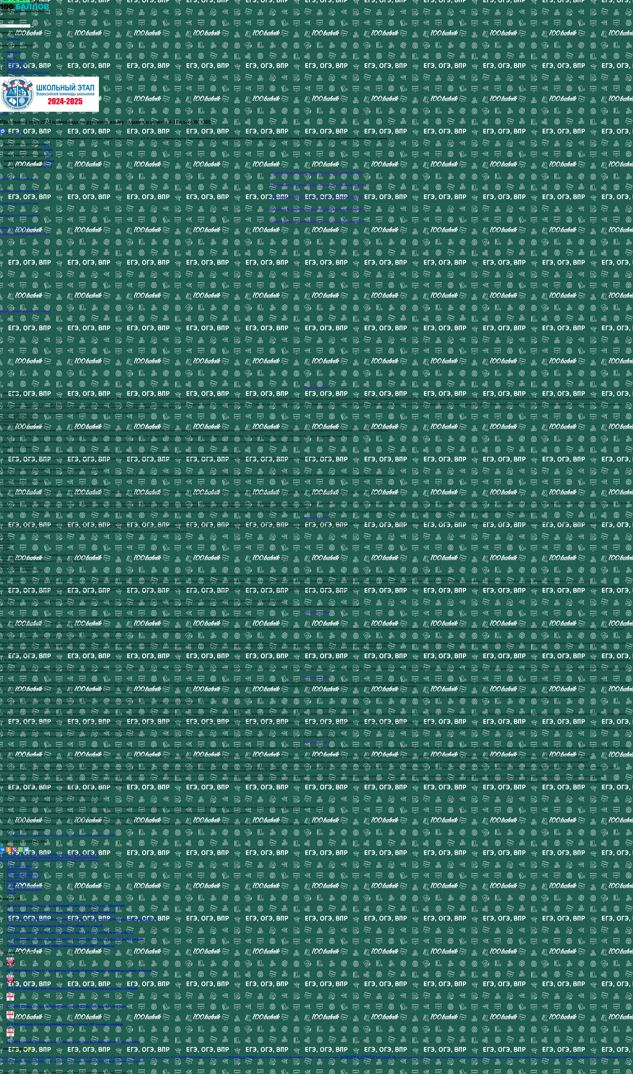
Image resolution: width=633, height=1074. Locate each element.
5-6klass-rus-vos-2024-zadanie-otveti (19, 191)
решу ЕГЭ (596, 1057)
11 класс (31, 1057)
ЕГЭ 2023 (79, 1057)
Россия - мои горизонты (160, 1057)
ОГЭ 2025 (136, 1057)
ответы (57, 854)
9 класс (16, 1057)
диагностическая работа (327, 1057)
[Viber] (14, 849)
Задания (48, 854)
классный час (386, 1057)
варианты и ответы (242, 1057)
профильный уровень (518, 1057)
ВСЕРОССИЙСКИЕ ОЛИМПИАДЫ (28, 72)
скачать (46, 144)
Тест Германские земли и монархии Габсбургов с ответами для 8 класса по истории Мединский (75, 939)
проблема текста (483, 1057)
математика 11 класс (454, 1057)
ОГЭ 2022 (128, 1057)
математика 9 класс (430, 1057)
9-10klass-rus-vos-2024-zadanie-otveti (20, 215)
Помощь (11, 892)
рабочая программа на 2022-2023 (546, 1057)
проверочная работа (498, 1057)
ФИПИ (183, 1057)
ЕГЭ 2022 (67, 1057)
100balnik (18, 132)
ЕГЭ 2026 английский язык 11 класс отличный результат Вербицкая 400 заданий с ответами (73, 1042)
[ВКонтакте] (2, 849)
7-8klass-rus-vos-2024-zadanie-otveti (19, 203)
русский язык (68, 854)
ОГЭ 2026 (145, 1057)
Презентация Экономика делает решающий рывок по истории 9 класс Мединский (66, 905)
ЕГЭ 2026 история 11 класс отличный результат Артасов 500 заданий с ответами (65, 1024)
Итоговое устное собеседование (25, 871)
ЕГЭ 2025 (98, 1057)
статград (58, 1061)
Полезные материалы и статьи (24, 886)
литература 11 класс (408, 1057)
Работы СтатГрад (16, 60)
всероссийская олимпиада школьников (22, 854)
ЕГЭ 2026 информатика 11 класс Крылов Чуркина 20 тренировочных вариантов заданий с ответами (79, 970)
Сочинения (13, 883)
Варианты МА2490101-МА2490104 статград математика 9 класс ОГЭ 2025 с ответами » (49, 860)
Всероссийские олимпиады (22, 874)
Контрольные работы (18, 880)
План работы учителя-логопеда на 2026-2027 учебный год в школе (55, 925)
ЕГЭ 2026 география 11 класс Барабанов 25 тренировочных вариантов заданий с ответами (72, 988)
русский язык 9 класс (614, 1057)
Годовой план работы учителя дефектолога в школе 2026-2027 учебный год (61, 945)
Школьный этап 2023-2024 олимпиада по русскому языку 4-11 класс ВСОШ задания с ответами (61, 835)
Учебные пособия (17, 69)
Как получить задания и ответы (24, 889)
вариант (207, 1057)
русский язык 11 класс (15, 1061)
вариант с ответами (219, 1057)
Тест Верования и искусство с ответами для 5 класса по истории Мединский (61, 912)
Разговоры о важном (18, 63)
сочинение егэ (42, 1061)
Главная (11, 57)
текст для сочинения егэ (75, 1061)
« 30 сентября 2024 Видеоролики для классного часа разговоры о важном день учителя (49, 857)
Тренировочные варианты (21, 865)
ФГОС (174, 1057)
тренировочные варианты (101, 1061)
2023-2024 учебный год (45, 1057)
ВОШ (58, 1057)
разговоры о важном (577, 1057)
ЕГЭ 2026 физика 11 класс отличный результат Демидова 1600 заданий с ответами (66, 1006)
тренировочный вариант (130, 1061)
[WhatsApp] (20, 849)
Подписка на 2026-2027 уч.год (24, 877)
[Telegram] (26, 849)
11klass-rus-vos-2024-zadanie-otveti (18, 227)
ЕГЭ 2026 (107, 1057)
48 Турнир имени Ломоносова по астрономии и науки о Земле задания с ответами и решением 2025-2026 (82, 919)
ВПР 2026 (12, 66)
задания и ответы (357, 1056)
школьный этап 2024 (87, 854)
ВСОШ (4, 113)
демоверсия (309, 1057)
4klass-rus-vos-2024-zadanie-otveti (18, 178)
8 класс (9, 1057)
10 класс (23, 1057)
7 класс (3, 1057)
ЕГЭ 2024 (88, 1057)
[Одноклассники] (8, 849)
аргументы (195, 1057)
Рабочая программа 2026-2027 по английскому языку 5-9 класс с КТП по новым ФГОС (70, 932)
